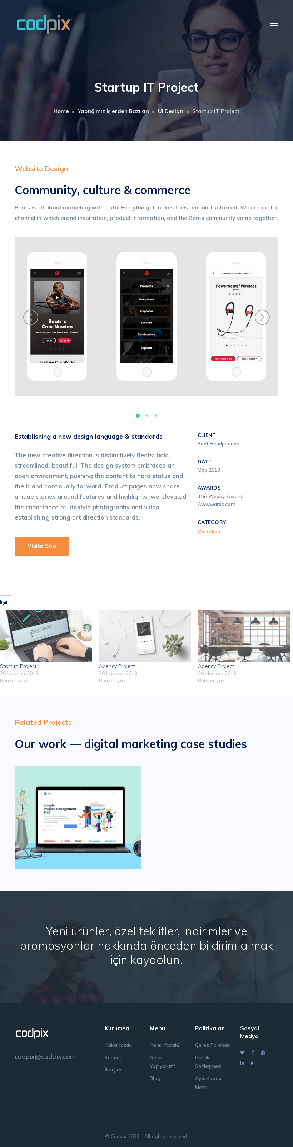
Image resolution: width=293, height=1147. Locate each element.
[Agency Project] (145, 636)
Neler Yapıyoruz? (162, 1061)
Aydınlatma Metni (208, 1082)
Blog (155, 1078)
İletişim (113, 1069)
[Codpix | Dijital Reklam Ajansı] (44, 22)
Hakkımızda (118, 1045)
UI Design (170, 111)
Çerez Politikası (213, 1045)
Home (61, 111)
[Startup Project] (46, 636)
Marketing (209, 531)
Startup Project (18, 666)
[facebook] (253, 1052)
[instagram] (253, 1063)
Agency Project (117, 666)
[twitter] (242, 1052)
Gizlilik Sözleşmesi (208, 1061)
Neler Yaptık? (165, 1045)
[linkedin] (242, 1063)
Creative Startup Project (88, 815)
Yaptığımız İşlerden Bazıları (113, 111)
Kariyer (113, 1057)
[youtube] (263, 1052)
